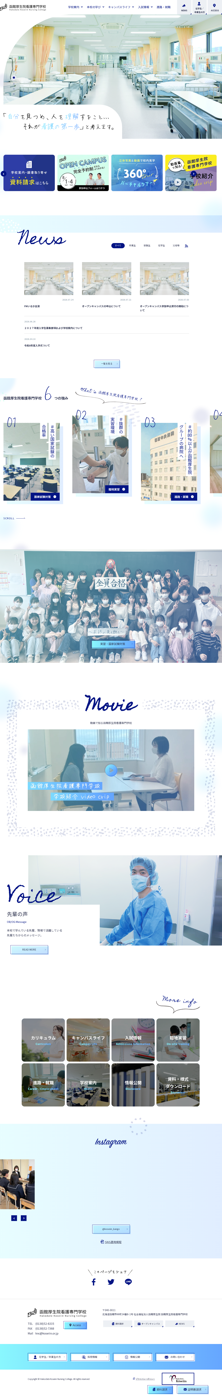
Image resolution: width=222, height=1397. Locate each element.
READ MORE (29, 949)
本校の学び (94, 7)
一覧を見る (106, 363)
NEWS (184, 10)
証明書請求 (195, 1389)
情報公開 (135, 1357)
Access (77, 1325)
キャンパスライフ (119, 7)
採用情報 (92, 1357)
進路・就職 (163, 7)
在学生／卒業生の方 (199, 10)
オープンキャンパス (150, 1323)
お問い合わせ (177, 1357)
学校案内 (73, 7)
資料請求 (119, 1323)
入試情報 (143, 7)
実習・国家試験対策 (112, 644)
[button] (14, 71)
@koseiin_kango (111, 1229)
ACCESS (215, 10)
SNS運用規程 (113, 1242)
